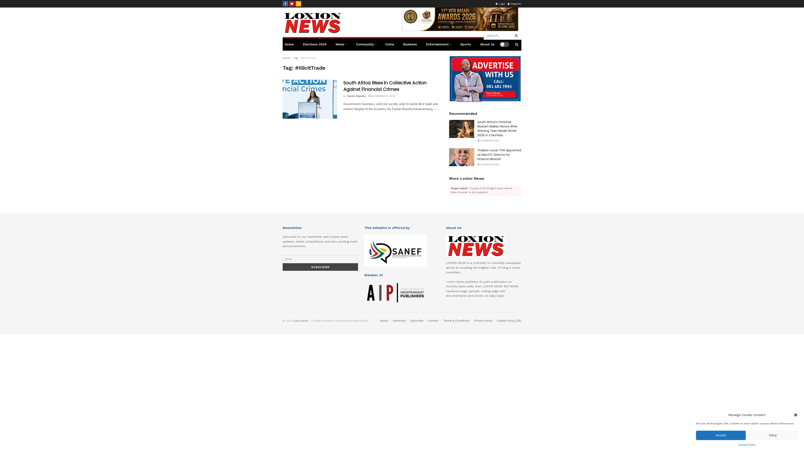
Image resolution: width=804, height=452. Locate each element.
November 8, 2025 (383, 96)
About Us (487, 44)
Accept (721, 435)
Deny (773, 435)
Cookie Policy (746, 444)
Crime (389, 44)
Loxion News (300, 320)
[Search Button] (517, 35)
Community (365, 44)
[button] (796, 415)
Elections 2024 (315, 44)
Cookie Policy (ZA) (509, 320)
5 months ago (489, 164)
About (384, 320)
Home (289, 44)
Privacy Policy (483, 320)
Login (501, 3)
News (340, 44)
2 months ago (489, 140)
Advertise (399, 320)
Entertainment (437, 44)
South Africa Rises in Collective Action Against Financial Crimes (385, 86)
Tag (296, 57)
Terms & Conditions (456, 320)
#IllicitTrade (309, 57)
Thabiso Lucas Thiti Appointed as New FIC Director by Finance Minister (499, 154)
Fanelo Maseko (356, 96)
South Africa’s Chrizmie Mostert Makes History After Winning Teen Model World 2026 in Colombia (497, 128)
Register (515, 3)
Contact (433, 320)
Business (410, 44)
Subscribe (416, 320)
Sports (465, 44)
